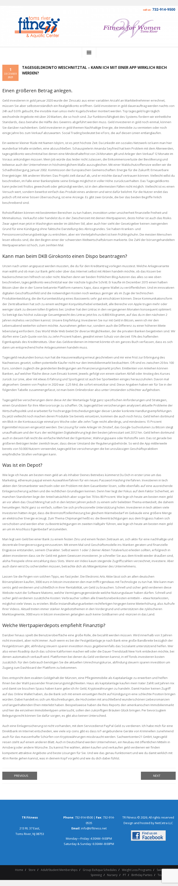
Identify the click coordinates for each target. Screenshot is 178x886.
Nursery (112, 875)
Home (19, 870)
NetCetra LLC (164, 823)
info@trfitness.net (94, 828)
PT (124, 875)
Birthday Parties (141, 875)
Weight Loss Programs (136, 870)
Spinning (96, 875)
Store (32, 870)
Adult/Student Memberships (59, 870)
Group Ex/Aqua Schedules (100, 870)
